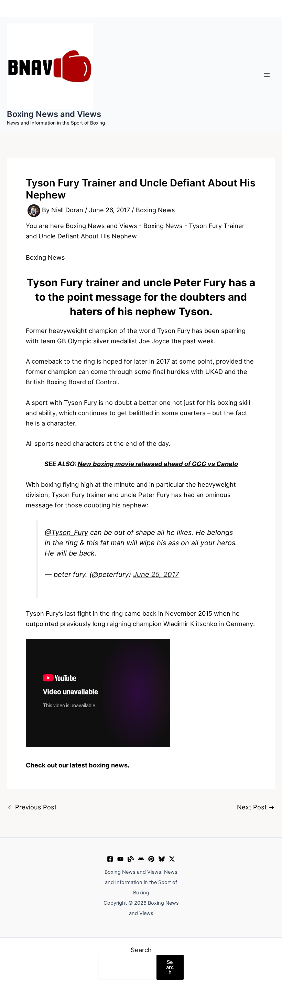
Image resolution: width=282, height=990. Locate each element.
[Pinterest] (151, 859)
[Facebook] (110, 859)
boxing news (108, 765)
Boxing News (155, 210)
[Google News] (141, 859)
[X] (172, 859)
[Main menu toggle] (267, 75)
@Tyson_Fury (66, 532)
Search (141, 950)
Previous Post (32, 807)
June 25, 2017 (156, 574)
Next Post (255, 807)
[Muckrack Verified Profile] (131, 859)
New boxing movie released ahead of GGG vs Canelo (158, 463)
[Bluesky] (162, 859)
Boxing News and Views (54, 114)
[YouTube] (120, 859)
